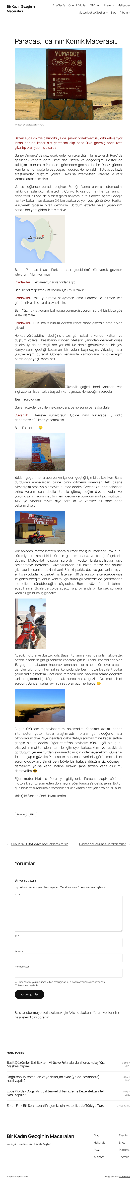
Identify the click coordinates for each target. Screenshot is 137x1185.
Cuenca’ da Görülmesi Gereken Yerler (102, 844)
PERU (33, 814)
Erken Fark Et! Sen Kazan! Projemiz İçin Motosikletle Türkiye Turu (55, 1105)
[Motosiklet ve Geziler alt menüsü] (107, 12)
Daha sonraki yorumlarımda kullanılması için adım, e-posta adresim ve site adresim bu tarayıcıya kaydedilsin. (62, 983)
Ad (17, 936)
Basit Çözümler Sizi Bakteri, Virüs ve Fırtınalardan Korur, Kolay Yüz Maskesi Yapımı (56, 1064)
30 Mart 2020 (126, 1064)
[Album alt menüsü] (129, 12)
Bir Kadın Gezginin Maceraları (21, 8)
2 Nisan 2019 (123, 1105)
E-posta (19, 951)
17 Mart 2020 (126, 1093)
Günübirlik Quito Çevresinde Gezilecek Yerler (39, 844)
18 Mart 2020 (126, 1079)
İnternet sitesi (22, 966)
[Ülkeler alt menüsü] (113, 5)
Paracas (21, 814)
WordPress (124, 1176)
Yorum (19, 894)
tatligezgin (31, 124)
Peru (41, 124)
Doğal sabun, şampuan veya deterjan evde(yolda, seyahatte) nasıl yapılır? (53, 1079)
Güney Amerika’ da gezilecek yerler (41, 155)
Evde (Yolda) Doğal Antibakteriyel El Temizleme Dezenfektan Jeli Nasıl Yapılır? (56, 1093)
